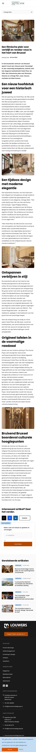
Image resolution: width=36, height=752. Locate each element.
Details (21, 749)
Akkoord (10, 749)
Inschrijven (18, 544)
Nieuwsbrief (6, 677)
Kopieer (24, 518)
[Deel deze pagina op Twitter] (4, 518)
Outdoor (5, 658)
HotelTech (6, 661)
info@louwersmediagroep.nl (14, 706)
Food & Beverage (8, 647)
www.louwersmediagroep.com (14, 735)
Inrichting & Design (9, 654)
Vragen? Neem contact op (15, 634)
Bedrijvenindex (8, 674)
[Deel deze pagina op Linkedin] (15, 518)
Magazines (6, 671)
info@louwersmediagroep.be (14, 728)
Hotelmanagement (9, 651)
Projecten (5, 57)
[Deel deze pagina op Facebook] (10, 518)
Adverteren (6, 681)
